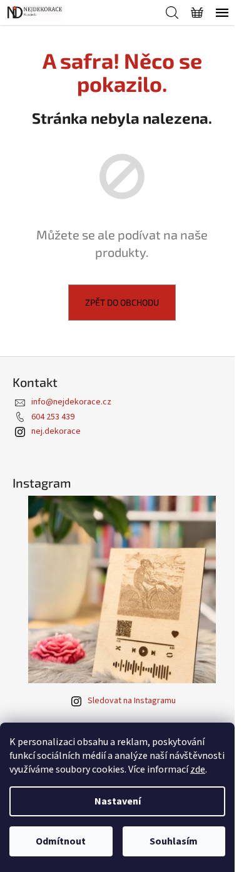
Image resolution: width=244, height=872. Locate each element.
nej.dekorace (56, 431)
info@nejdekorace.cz (71, 402)
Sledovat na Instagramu (132, 700)
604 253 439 (52, 417)
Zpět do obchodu (122, 302)
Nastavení (117, 801)
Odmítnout (61, 841)
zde (197, 769)
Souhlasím (174, 841)
